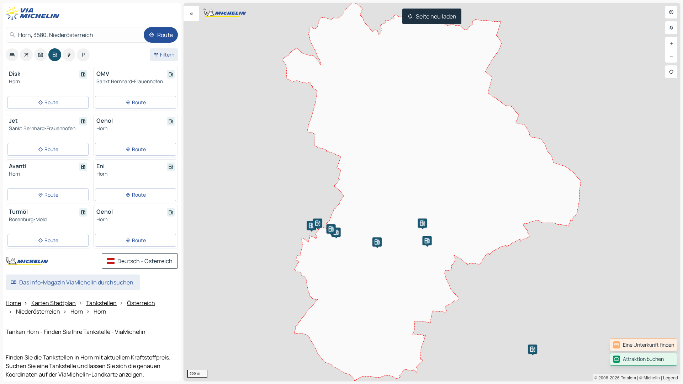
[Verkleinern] (671, 56)
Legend (670, 377)
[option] (12, 54)
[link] (643, 344)
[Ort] (671, 71)
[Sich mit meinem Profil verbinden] (671, 12)
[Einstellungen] (671, 27)
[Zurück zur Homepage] (34, 13)
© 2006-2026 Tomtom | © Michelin (627, 377)
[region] (432, 192)
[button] (336, 232)
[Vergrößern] (671, 43)
